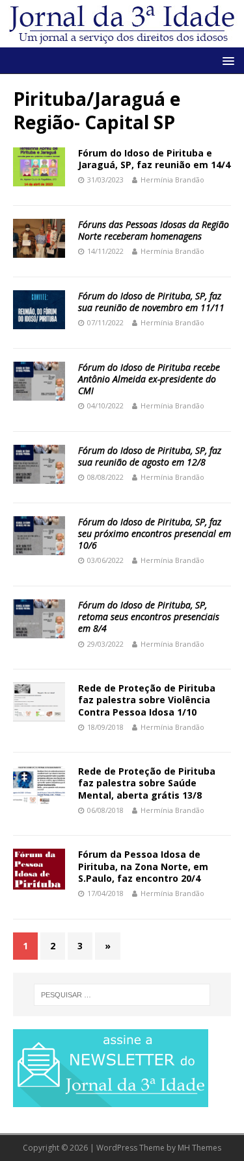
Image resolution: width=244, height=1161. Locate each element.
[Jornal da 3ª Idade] (122, 23)
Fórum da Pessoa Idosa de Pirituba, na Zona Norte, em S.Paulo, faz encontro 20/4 (143, 866)
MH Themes (199, 1147)
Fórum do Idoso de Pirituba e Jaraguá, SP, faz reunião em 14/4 (154, 159)
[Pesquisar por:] (122, 995)
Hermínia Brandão (172, 179)
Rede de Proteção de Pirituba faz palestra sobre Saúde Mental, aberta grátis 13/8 (146, 783)
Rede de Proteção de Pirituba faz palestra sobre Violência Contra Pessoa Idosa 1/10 (146, 700)
